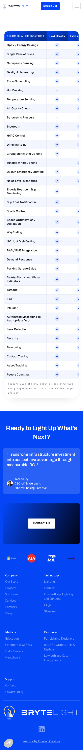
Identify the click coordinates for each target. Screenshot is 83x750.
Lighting (49, 581)
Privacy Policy (14, 692)
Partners (11, 607)
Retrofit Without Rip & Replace (59, 647)
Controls (50, 588)
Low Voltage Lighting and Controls (58, 596)
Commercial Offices (18, 645)
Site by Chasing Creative (31, 488)
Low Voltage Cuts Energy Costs (56, 657)
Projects (11, 588)
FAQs (47, 605)
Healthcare (12, 657)
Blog (8, 613)
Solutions (11, 594)
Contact (10, 685)
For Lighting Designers (59, 638)
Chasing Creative (48, 741)
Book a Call (50, 5)
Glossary (50, 611)
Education (12, 638)
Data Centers (14, 651)
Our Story (11, 581)
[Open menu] (77, 6)
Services (10, 600)
